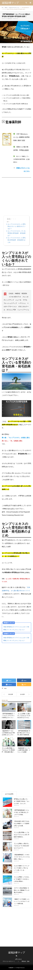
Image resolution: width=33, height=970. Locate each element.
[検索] (26, 3)
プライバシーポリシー (8, 961)
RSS (16, 955)
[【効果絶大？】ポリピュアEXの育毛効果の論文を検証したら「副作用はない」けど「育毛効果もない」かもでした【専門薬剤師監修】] (23, 694)
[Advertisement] (16, 195)
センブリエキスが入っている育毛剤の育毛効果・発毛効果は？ (16, 233)
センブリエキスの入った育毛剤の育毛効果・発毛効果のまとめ (16, 240)
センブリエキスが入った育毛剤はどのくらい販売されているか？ (16, 226)
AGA (5, 688)
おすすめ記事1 (9, 794)
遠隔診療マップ (16, 952)
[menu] (30, 3)
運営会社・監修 (25, 961)
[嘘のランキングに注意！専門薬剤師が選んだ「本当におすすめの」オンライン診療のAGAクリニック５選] (9, 694)
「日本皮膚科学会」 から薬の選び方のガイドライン (16, 591)
